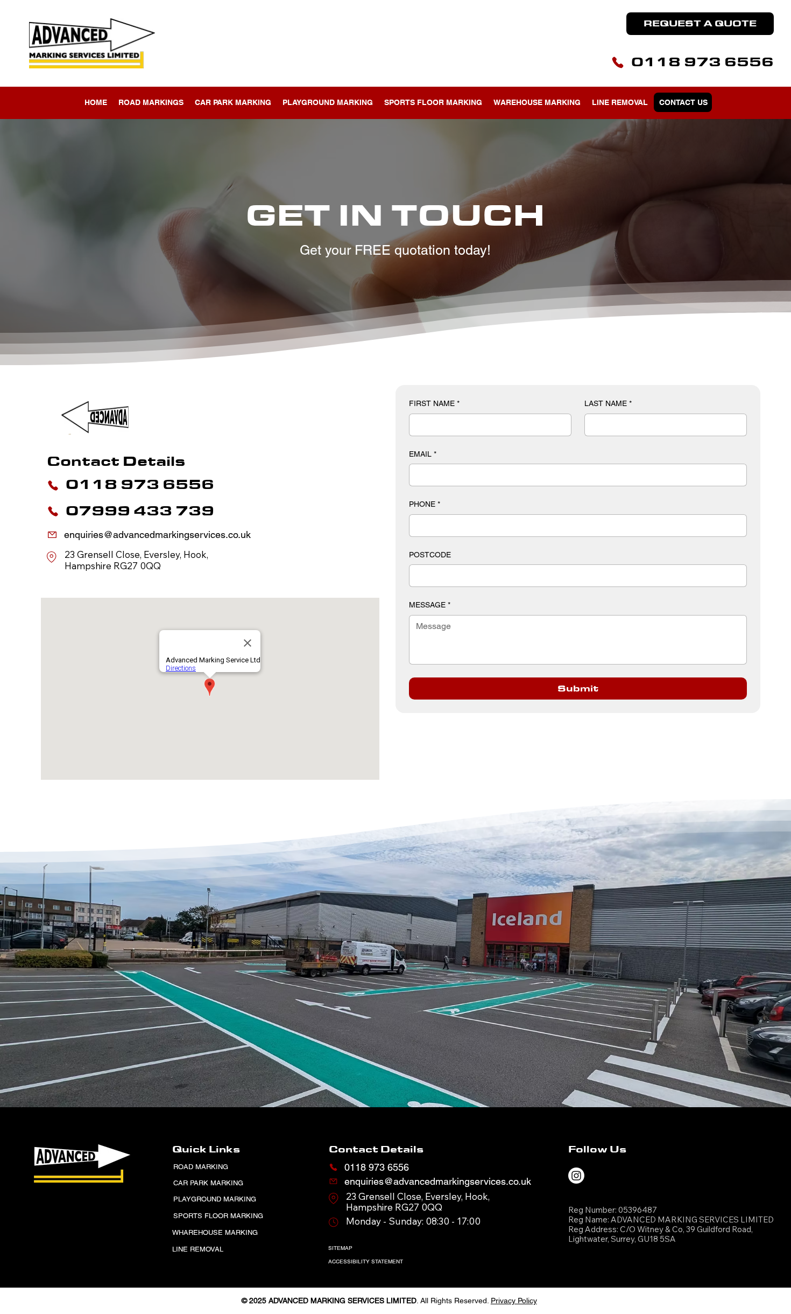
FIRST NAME (434, 403)
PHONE (424, 504)
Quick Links (206, 1149)
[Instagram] (576, 1176)
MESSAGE (429, 604)
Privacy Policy (514, 1300)
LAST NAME (608, 403)
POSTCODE (430, 554)
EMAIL (422, 454)
